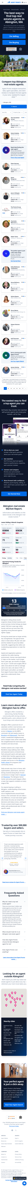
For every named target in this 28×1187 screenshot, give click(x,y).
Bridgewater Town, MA (7, 1029)
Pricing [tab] (4, 558)
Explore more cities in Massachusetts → (10, 1051)
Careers (3, 1162)
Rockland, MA (18, 1035)
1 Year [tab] (17, 558)
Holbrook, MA (7, 1045)
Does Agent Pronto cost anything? (10, 951)
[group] (14, 858)
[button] (15, 999)
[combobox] (14, 102)
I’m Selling (14, 36)
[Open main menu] (2, 2)
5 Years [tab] (25, 558)
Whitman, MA (18, 1043)
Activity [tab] (10, 558)
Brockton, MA (7, 1033)
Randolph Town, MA (19, 1032)
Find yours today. (14, 1126)
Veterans (3, 1146)
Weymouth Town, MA (18, 1040)
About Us (3, 1154)
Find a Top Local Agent (17, 157)
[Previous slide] (2, 858)
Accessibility (18, 1162)
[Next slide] (25, 858)
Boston (9, 731)
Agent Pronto (6, 9)
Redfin (10, 593)
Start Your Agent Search (14, 1105)
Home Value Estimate (6, 1143)
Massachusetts (15, 9)
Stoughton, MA (19, 1037)
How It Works (4, 1138)
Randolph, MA (19, 1030)
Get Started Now (16, 261)
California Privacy (19, 1159)
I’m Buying (14, 42)
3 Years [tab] (21, 558)
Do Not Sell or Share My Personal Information (14, 1181)
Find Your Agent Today (14, 694)
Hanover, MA (7, 1043)
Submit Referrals (19, 1143)
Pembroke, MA (19, 1027)
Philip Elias (12, 870)
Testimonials (4, 1159)
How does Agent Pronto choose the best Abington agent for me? (10, 942)
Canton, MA (7, 1035)
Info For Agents (19, 1141)
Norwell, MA (18, 1025)
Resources (3, 1141)
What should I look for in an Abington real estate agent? (11, 933)
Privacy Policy (18, 1154)
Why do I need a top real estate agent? (10, 903)
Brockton (4, 735)
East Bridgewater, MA (8, 1037)
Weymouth (13, 735)
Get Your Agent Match (17, 361)
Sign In (25, 2)
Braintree (7, 777)
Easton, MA (7, 1040)
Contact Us (4, 1157)
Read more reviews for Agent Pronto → (14, 882)
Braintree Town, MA (8, 1026)
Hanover (23, 775)
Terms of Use (18, 1157)
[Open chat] (24, 1183)
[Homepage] (14, 2)
